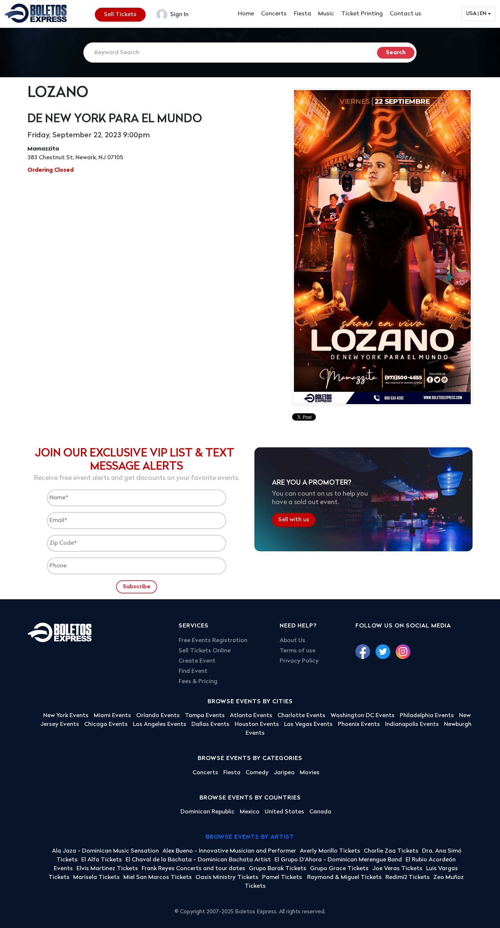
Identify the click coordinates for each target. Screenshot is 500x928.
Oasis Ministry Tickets (226, 877)
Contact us (405, 14)
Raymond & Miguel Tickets (344, 877)
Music (326, 14)
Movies (310, 773)
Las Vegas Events (308, 724)
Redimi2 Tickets (407, 877)
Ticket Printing (362, 14)
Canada (320, 812)
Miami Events (112, 716)
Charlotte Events (301, 716)
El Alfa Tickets (101, 860)
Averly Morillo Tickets (330, 851)
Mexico (250, 812)
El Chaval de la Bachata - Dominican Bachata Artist (198, 860)
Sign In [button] (179, 15)
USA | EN (476, 13)
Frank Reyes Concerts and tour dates (193, 869)
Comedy (257, 773)
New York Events (66, 716)
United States (284, 812)
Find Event (193, 671)
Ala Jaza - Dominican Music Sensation (105, 851)
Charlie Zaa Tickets (391, 851)
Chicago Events (106, 724)
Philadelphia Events (427, 716)
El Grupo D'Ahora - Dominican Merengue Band (338, 860)
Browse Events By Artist (250, 837)
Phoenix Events (359, 724)
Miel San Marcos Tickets (157, 877)
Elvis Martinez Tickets (107, 869)
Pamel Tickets (282, 877)
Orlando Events (158, 716)
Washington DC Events (363, 716)
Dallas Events (210, 724)
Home (246, 14)
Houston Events (257, 724)
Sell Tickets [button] (120, 15)
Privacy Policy (299, 661)
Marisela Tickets (96, 877)
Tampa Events (205, 716)
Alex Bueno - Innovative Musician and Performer (229, 851)
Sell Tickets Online (205, 651)
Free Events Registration (213, 641)
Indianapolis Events (412, 724)
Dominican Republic (207, 812)
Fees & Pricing (198, 682)
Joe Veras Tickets (397, 869)
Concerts (274, 14)
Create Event (197, 661)
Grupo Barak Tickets (277, 869)
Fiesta (302, 14)
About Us (292, 641)
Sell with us (293, 520)
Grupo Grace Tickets (339, 869)
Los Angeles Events (159, 724)
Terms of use (298, 651)
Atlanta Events (251, 716)
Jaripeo (284, 773)
